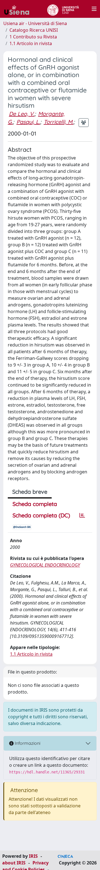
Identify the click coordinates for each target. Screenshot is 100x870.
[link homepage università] (63, 8)
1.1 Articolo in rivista (30, 43)
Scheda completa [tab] (34, 503)
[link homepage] (18, 8)
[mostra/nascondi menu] (94, 9)
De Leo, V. (21, 113)
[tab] (82, 515)
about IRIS (14, 863)
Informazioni (27, 743)
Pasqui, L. (28, 121)
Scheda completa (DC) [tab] (41, 515)
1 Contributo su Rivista (33, 37)
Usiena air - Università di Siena (35, 23)
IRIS (33, 856)
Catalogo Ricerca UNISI (33, 30)
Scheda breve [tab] (29, 491)
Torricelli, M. (58, 121)
